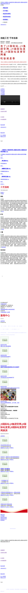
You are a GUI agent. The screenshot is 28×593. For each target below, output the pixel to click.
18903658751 (3, 24)
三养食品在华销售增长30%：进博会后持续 (10, 492)
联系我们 (5, 19)
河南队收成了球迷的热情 (6, 504)
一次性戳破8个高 (4, 480)
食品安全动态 (7, 16)
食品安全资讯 (7, 13)
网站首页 (5, 8)
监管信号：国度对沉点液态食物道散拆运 (10, 456)
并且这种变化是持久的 (6, 445)
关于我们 (5, 10)
